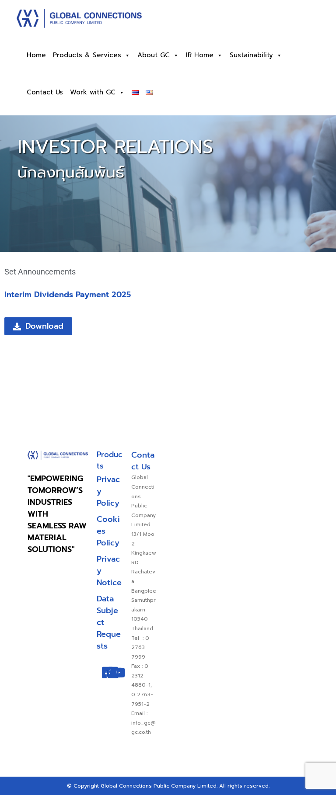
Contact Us (45, 92)
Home (36, 55)
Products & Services (87, 55)
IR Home (200, 55)
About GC (153, 55)
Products (109, 460)
